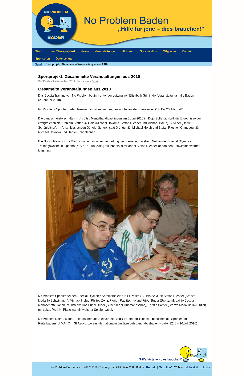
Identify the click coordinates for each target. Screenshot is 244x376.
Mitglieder (169, 51)
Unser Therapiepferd (61, 51)
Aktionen (128, 51)
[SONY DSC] (122, 225)
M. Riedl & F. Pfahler (197, 367)
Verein (85, 51)
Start (38, 51)
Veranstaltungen (105, 51)
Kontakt (187, 51)
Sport (95, 81)
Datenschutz (64, 58)
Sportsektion (148, 51)
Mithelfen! (165, 367)
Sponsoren (42, 58)
